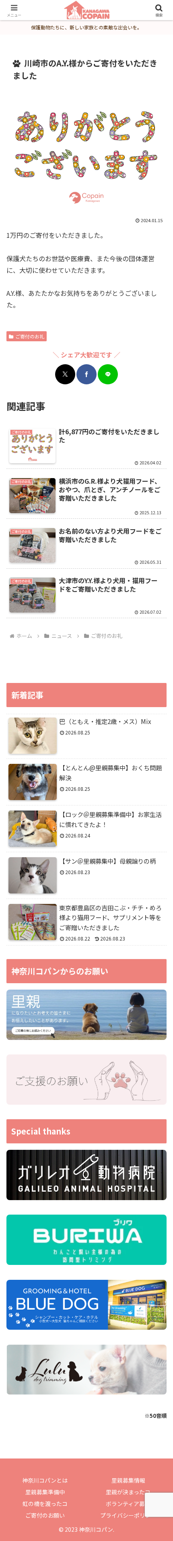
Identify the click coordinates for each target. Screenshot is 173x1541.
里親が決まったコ (128, 1492)
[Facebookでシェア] (86, 374)
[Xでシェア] (65, 374)
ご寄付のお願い (45, 1515)
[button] (156, 1212)
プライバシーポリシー (128, 1515)
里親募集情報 (128, 1480)
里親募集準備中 (45, 1492)
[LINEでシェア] (108, 374)
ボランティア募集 (128, 1504)
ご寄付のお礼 (29, 336)
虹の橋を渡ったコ (45, 1504)
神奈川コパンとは (45, 1480)
